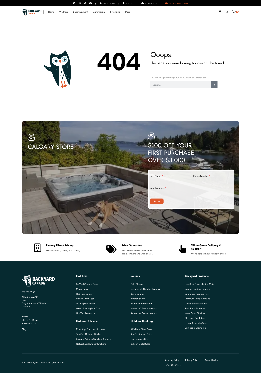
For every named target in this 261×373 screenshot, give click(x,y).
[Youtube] (90, 3)
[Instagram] (80, 3)
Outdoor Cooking (141, 321)
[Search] (214, 84)
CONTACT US (151, 3)
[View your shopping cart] (235, 11)
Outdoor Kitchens (87, 321)
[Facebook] (74, 3)
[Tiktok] (85, 3)
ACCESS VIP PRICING (178, 3)
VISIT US (129, 3)
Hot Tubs (81, 276)
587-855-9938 (109, 3)
